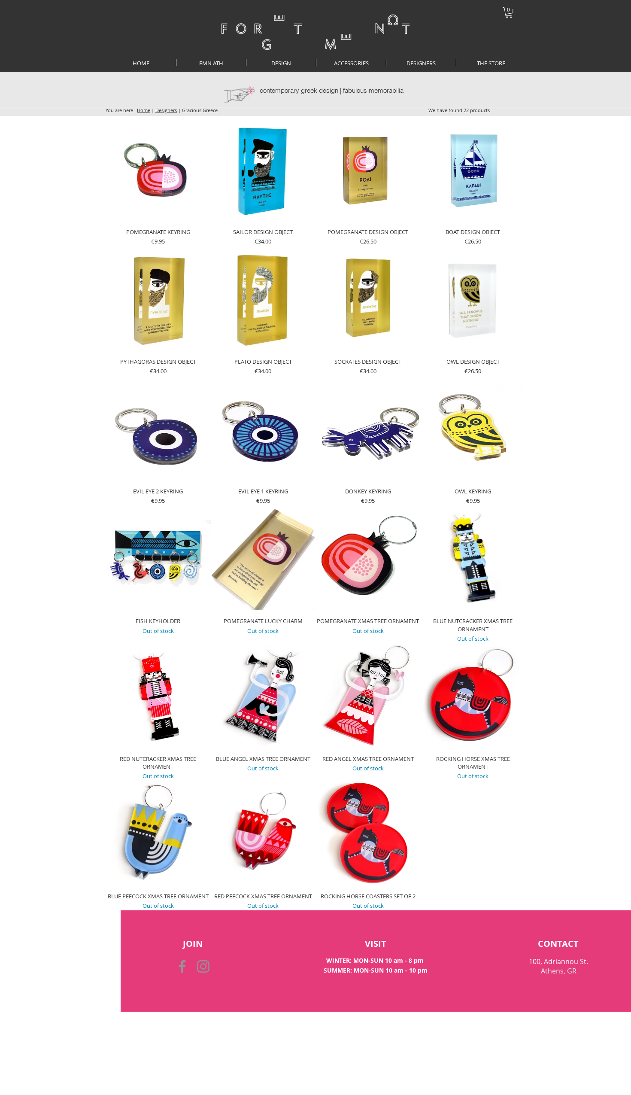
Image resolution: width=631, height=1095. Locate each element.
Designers (166, 110)
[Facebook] (182, 966)
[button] (509, 12)
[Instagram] (203, 966)
